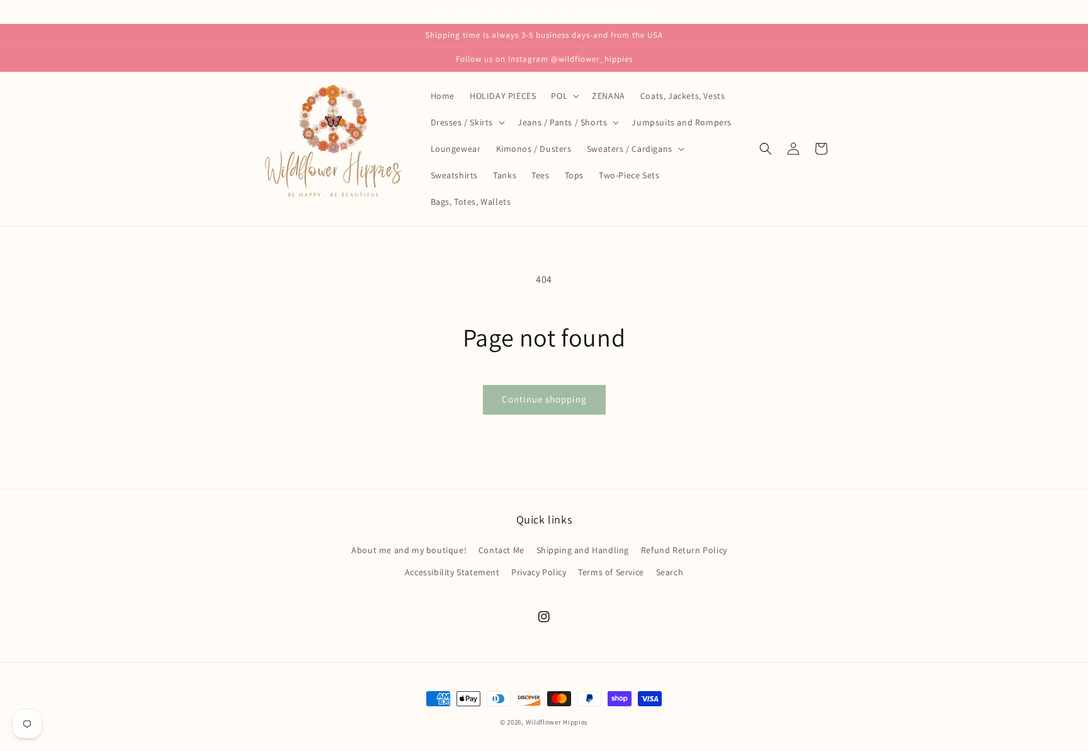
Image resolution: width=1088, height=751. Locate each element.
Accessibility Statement (452, 572)
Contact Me (501, 550)
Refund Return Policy (684, 550)
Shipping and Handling (583, 550)
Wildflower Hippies (557, 722)
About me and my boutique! (409, 550)
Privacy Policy (538, 572)
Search (670, 572)
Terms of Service (611, 572)
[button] (563, 96)
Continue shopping (544, 399)
